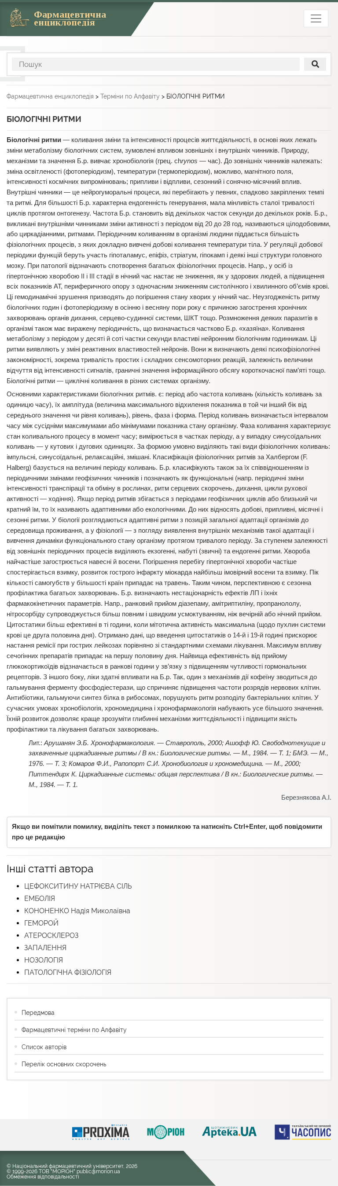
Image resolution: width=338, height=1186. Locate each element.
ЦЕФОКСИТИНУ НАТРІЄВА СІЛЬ (78, 886)
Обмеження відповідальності (43, 1177)
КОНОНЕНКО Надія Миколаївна (77, 911)
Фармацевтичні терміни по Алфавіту (74, 1029)
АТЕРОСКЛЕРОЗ (51, 935)
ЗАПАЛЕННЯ (45, 948)
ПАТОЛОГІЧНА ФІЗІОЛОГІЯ (67, 972)
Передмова (38, 1012)
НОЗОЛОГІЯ (43, 960)
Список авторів (44, 1047)
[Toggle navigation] (316, 18)
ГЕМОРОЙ (41, 923)
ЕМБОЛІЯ (39, 898)
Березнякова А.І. (306, 797)
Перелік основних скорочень (64, 1064)
